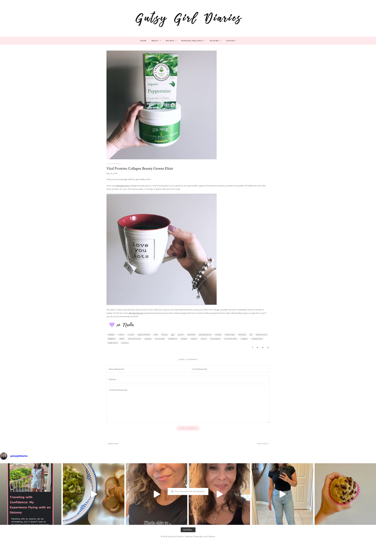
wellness (125, 343)
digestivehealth (144, 335)
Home (143, 41)
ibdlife (121, 339)
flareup (164, 335)
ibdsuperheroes (134, 339)
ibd (251, 335)
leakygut (148, 339)
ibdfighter (111, 339)
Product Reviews (113, 163)
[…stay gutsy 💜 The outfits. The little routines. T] (156, 494)
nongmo (184, 339)
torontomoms (215, 339)
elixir (156, 335)
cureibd (131, 335)
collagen (111, 335)
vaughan (244, 339)
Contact (231, 41)
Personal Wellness (192, 41)
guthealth (191, 335)
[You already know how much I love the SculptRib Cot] (282, 494)
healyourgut (229, 335)
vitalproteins (113, 343)
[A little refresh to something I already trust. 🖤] (219, 494)
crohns (121, 335)
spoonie (194, 339)
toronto (204, 339)
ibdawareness (261, 335)
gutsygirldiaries (205, 335)
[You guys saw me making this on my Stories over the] (93, 494)
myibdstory (172, 339)
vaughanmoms (256, 339)
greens (181, 335)
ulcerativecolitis (230, 339)
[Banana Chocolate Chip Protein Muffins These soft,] (345, 494)
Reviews (214, 41)
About (155, 41)
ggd (172, 335)
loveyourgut (159, 339)
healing (218, 335)
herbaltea (242, 335)
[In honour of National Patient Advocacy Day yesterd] (30, 494)
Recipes (170, 41)
